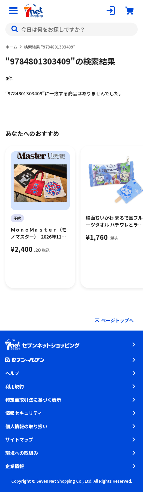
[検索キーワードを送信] (15, 29)
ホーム (11, 46)
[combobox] (71, 29)
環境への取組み (21, 452)
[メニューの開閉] (13, 11)
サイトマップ (19, 439)
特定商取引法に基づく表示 (33, 399)
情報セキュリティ (23, 413)
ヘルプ (12, 373)
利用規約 (14, 386)
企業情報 (14, 466)
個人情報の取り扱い (26, 426)
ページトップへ (117, 320)
